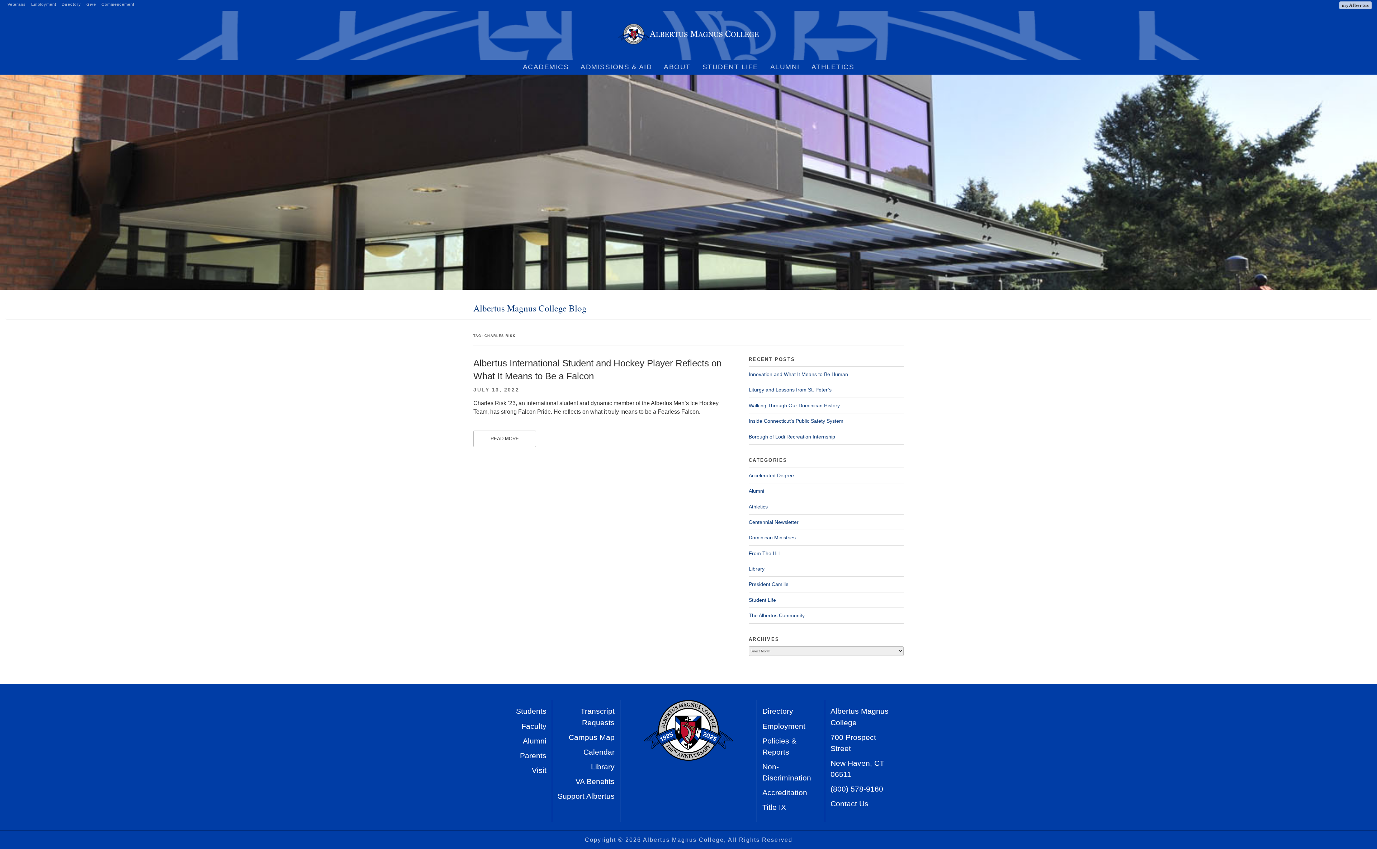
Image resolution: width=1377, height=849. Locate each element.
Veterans (17, 4)
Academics (546, 67)
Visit (539, 770)
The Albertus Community (777, 615)
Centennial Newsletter (774, 522)
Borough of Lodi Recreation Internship (792, 437)
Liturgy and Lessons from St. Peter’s (790, 390)
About (677, 67)
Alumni (785, 67)
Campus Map (592, 737)
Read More (505, 438)
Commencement (117, 4)
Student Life (730, 67)
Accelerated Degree (771, 475)
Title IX (774, 807)
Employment (43, 4)
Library (757, 569)
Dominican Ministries (772, 537)
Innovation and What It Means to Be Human (798, 374)
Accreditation (784, 792)
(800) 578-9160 (857, 789)
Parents (533, 755)
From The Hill (764, 553)
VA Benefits (595, 781)
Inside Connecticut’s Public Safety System (796, 421)
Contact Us (850, 803)
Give (91, 4)
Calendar (599, 752)
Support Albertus (586, 796)
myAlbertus (1355, 5)
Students (531, 711)
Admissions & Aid (616, 67)
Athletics (833, 67)
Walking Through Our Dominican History (794, 405)
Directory (71, 4)
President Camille (769, 584)
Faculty (533, 726)
